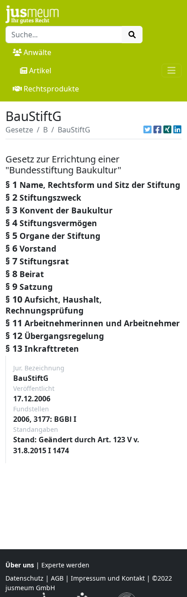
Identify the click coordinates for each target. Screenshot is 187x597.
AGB (57, 578)
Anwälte (37, 52)
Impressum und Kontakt (108, 578)
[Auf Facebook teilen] (157, 129)
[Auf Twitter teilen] (147, 129)
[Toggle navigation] (172, 70)
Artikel (40, 71)
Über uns (19, 565)
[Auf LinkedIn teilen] (177, 129)
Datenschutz (24, 578)
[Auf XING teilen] (167, 129)
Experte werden (65, 565)
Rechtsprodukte (51, 89)
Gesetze (19, 130)
